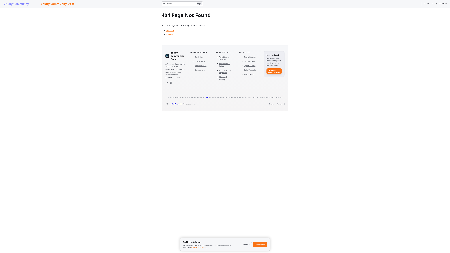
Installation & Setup (224, 65)
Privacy (279, 104)
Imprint (271, 104)
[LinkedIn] (171, 83)
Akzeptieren (260, 245)
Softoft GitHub (249, 74)
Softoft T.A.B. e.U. (176, 104)
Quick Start (199, 57)
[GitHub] (166, 83)
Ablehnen (245, 245)
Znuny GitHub (249, 61)
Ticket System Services (224, 58)
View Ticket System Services (274, 71)
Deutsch (170, 30)
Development (200, 70)
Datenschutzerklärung (199, 247)
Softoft (206, 97)
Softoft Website (250, 70)
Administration (200, 66)
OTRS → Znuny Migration (225, 71)
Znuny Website (250, 57)
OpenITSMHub (249, 66)
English (169, 34)
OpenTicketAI (200, 61)
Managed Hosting (223, 78)
